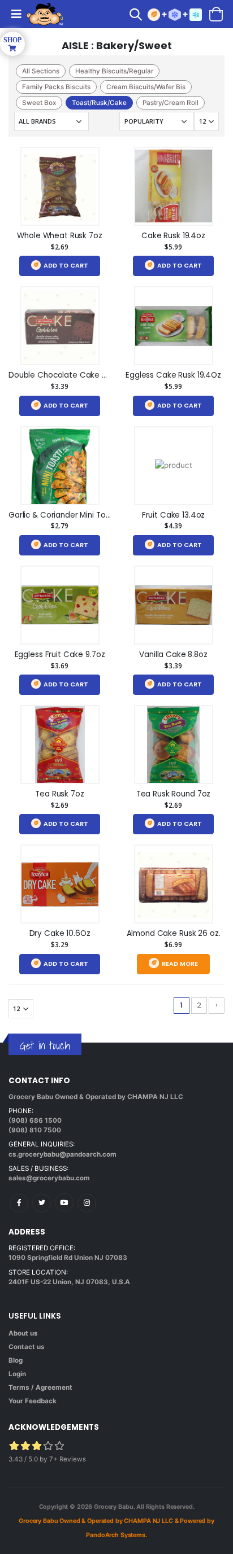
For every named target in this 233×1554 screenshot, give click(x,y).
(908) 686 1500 (35, 1120)
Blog (15, 1360)
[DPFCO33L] (173, 744)
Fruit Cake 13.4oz (173, 515)
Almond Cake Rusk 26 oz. (174, 933)
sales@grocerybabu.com (49, 1178)
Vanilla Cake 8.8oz (173, 654)
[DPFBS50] (60, 465)
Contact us (26, 1347)
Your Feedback (32, 1401)
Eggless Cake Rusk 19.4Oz (173, 375)
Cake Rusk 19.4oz (173, 235)
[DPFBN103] (60, 605)
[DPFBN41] (173, 605)
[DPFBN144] (60, 883)
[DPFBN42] (60, 325)
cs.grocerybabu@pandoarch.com (62, 1154)
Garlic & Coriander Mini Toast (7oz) (74, 515)
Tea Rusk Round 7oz (173, 794)
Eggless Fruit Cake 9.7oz (60, 654)
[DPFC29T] (173, 883)
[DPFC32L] (60, 186)
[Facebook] (19, 1203)
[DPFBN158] (173, 325)
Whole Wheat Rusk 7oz (59, 235)
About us (23, 1333)
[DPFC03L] (60, 744)
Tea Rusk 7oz (59, 794)
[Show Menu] (16, 14)
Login (17, 1374)
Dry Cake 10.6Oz (59, 933)
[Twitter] (41, 1203)
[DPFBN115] (173, 186)
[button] (139, 15)
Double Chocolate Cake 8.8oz (64, 375)
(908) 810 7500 (34, 1130)
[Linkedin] (64, 1202)
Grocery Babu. (114, 1507)
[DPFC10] (173, 465)
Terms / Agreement (40, 1387)
